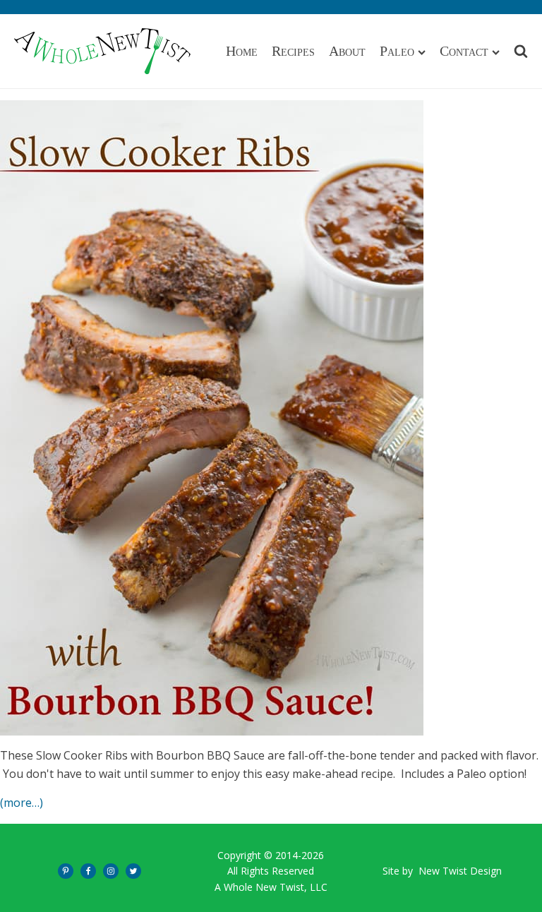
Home (242, 51)
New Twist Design (460, 870)
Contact (464, 51)
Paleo (397, 51)
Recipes (293, 51)
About (347, 51)
